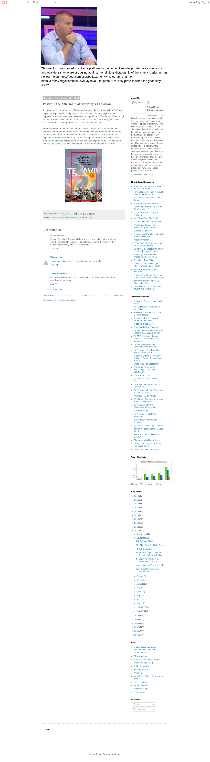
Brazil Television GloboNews (146, 364)
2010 (136, 616)
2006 (136, 631)
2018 (136, 504)
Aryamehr (138, 673)
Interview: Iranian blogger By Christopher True (146, 282)
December (141, 534)
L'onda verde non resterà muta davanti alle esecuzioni (147, 287)
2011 (136, 531)
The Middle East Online (144, 260)
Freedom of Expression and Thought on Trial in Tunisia (149, 554)
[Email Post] (76, 214)
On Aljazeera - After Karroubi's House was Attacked (147, 351)
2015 (136, 515)
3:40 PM (54, 265)
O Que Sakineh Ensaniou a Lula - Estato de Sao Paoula (149, 244)
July (138, 588)
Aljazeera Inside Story (143, 324)
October (140, 576)
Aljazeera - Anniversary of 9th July (149, 425)
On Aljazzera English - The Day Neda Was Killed (147, 445)
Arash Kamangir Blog (143, 663)
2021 (136, 500)
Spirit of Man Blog (141, 666)
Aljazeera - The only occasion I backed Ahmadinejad (147, 319)
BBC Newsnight (141, 411)
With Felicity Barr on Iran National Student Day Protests (148, 400)
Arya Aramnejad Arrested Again (150, 565)
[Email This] (81, 213)
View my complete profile (142, 174)
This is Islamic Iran (144, 549)
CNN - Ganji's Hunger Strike (146, 449)
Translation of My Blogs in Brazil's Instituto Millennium (149, 235)
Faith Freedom (140, 682)
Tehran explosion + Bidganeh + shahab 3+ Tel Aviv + (71, 217)
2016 (136, 511)
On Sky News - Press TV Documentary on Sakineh (145, 345)
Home (84, 295)
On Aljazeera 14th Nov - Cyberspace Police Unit (144, 406)
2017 (136, 508)
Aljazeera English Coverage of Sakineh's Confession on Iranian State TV (148, 358)
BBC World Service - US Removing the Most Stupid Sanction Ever (145, 369)
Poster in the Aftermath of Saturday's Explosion (147, 560)
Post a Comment (54, 290)
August (139, 584)
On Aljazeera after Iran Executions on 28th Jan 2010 (149, 391)
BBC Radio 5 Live (142, 375)
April (138, 599)
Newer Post (49, 295)
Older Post (119, 295)
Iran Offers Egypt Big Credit (146, 218)
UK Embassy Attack (144, 541)
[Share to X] (87, 213)
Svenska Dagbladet (142, 231)
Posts (137, 704)
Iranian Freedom (141, 685)
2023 (136, 496)
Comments (140, 709)
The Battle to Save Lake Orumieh (148, 221)
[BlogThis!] (84, 213)
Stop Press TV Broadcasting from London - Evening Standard (148, 250)
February (140, 607)
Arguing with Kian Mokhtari (146, 327)
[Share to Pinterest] (93, 213)
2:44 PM (54, 248)
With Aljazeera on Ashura (145, 396)
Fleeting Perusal (141, 669)
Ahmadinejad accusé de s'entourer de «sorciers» (144, 226)
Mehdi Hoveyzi (140, 653)
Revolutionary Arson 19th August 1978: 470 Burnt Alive (148, 193)
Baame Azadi (140, 692)
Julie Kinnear (56, 274)
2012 (136, 527)
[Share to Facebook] (90, 213)
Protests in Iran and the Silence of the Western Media (149, 187)
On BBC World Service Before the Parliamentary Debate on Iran (149, 332)
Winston (54, 257)
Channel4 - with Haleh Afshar (147, 440)
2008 (136, 623)
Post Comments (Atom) (65, 300)
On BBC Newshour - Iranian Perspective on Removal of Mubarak (146, 338)
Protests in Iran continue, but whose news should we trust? (147, 265)
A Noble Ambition (141, 240)
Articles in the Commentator (146, 203)
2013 (136, 523)
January (140, 611)
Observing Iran (140, 656)
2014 (136, 519)
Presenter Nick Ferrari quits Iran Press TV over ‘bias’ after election (148, 276)
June (138, 592)
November (141, 538)
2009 (136, 620)
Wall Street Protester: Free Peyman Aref (147, 570)
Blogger (117, 754)
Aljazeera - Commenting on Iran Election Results (148, 313)
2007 (136, 627)
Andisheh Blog (140, 689)
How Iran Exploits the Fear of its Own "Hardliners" (148, 208)
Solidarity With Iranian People (147, 659)
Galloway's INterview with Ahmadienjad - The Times (145, 256)
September (141, 580)
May (138, 595)
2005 (136, 635)
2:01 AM (54, 284)
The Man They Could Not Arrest (150, 545)
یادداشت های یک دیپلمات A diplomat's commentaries (145, 648)
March (139, 603)
